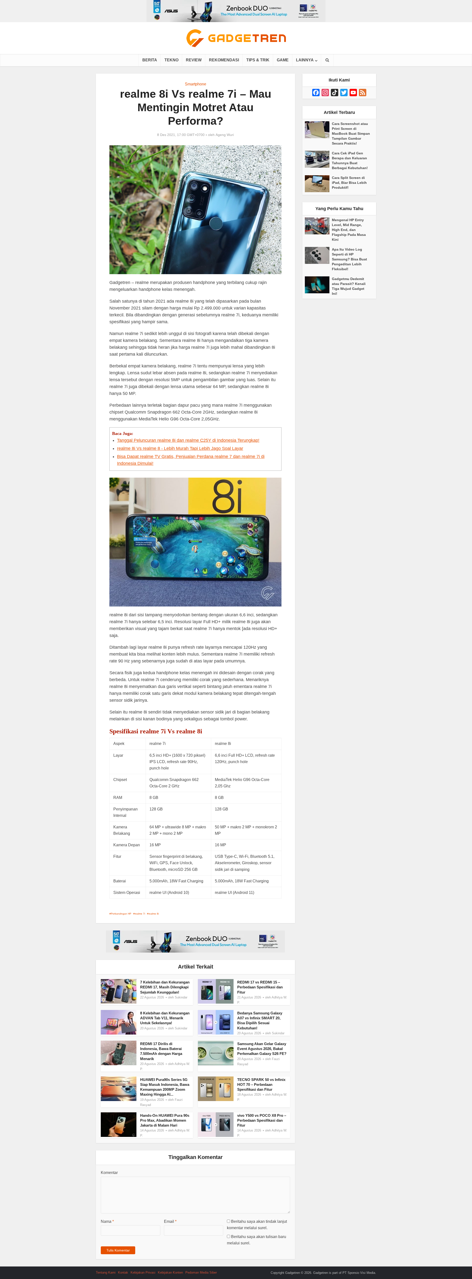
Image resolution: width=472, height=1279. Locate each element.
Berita (149, 60)
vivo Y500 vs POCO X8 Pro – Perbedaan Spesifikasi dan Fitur (261, 1120)
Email (170, 1221)
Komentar (109, 1173)
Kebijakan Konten (170, 1272)
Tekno (171, 60)
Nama (107, 1221)
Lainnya (305, 60)
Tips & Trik (257, 60)
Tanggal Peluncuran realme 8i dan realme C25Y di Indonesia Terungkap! (188, 440)
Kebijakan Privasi (143, 1272)
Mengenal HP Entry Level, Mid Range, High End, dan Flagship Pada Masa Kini (349, 230)
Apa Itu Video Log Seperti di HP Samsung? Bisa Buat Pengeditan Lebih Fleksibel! (349, 259)
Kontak (123, 1272)
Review (194, 60)
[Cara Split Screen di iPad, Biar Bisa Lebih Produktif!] (318, 183)
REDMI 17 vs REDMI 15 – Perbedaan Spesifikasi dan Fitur (260, 987)
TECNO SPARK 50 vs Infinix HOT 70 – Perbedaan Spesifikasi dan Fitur (261, 1084)
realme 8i (153, 913)
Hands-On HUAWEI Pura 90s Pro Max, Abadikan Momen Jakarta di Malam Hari (164, 1120)
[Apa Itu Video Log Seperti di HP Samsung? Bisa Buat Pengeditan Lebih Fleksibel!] (318, 255)
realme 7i (140, 913)
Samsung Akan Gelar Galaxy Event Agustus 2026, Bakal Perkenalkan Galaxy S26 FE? (261, 1049)
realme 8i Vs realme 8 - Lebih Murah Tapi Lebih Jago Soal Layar (180, 448)
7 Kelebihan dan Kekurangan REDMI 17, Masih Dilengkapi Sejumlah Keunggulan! (165, 987)
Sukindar (181, 997)
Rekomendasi (224, 60)
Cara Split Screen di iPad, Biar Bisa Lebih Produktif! (349, 182)
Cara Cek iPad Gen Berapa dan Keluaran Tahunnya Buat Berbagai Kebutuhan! (350, 160)
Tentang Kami (106, 1272)
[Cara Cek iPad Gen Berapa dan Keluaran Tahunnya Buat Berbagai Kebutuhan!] (318, 159)
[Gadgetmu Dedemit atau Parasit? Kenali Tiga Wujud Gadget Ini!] (318, 284)
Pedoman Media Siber (201, 1272)
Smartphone (195, 84)
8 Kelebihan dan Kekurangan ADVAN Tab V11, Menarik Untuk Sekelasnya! (165, 1018)
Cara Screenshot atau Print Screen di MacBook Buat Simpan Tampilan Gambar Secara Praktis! (351, 133)
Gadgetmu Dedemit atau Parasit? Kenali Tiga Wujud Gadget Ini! (349, 286)
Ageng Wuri (225, 135)
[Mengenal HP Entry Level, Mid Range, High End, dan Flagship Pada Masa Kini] (318, 225)
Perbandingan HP (121, 913)
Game (283, 60)
